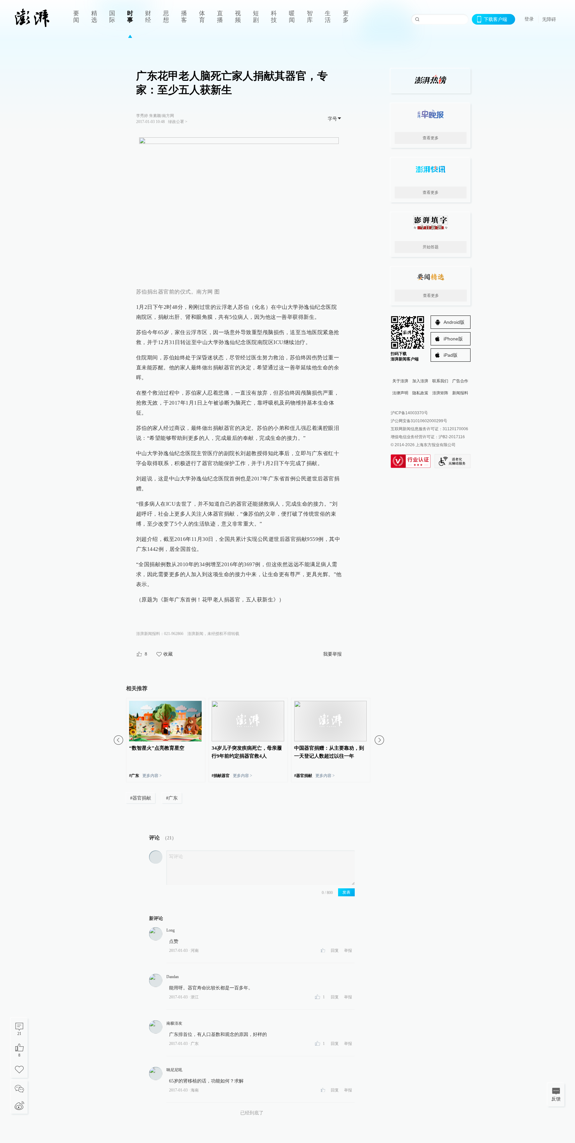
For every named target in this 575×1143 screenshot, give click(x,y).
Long (170, 930)
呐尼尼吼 (174, 1070)
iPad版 (451, 355)
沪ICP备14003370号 (409, 413)
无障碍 (549, 19)
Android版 (454, 322)
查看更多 (431, 138)
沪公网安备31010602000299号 (419, 421)
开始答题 (431, 247)
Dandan (172, 976)
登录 (529, 19)
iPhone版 (453, 338)
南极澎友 (174, 1023)
